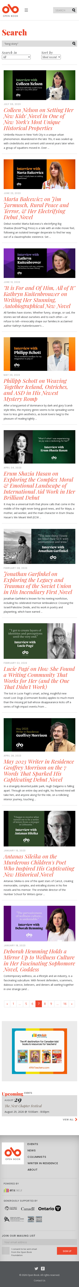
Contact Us (39, 1280)
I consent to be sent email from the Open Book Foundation (24, 1252)
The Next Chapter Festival (23, 1106)
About (33, 1169)
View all (68, 1119)
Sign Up (67, 1251)
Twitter (36, 1268)
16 (65, 1004)
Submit (74, 10)
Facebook (43, 1268)
